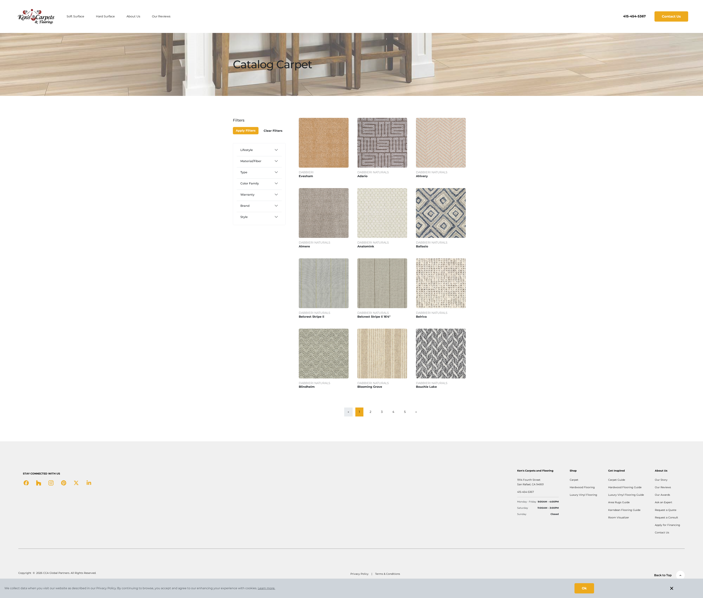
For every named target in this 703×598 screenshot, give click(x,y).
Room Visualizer (618, 517)
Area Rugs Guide (619, 502)
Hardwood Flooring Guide (624, 487)
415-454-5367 (634, 16)
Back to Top (663, 575)
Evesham (306, 176)
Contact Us (671, 16)
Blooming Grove (369, 386)
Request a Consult (666, 517)
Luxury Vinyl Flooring (583, 494)
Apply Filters (246, 130)
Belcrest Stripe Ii (311, 316)
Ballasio (422, 246)
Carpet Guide (616, 479)
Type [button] (243, 172)
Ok (584, 588)
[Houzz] (38, 483)
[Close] (245, 122)
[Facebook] (26, 483)
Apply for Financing (667, 525)
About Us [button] (133, 16)
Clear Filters (273, 130)
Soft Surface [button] (75, 16)
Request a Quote (665, 510)
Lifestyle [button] (246, 150)
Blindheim (307, 386)
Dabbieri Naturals (373, 172)
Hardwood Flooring (582, 487)
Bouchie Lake (426, 386)
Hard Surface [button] (105, 16)
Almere (304, 246)
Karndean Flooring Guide (624, 510)
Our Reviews (161, 16)
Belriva (421, 316)
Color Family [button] (249, 183)
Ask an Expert (663, 502)
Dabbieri (306, 172)
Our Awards (662, 494)
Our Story (661, 479)
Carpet (574, 479)
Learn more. (266, 588)
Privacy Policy (359, 573)
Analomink (365, 246)
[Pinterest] (63, 483)
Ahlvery (422, 176)
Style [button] (244, 217)
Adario (362, 176)
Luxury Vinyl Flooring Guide (626, 494)
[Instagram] (51, 483)
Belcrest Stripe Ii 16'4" (373, 316)
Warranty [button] (247, 194)
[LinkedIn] (89, 483)
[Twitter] (76, 483)
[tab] (259, 150)
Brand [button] (245, 206)
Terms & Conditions (387, 573)
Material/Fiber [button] (250, 161)
